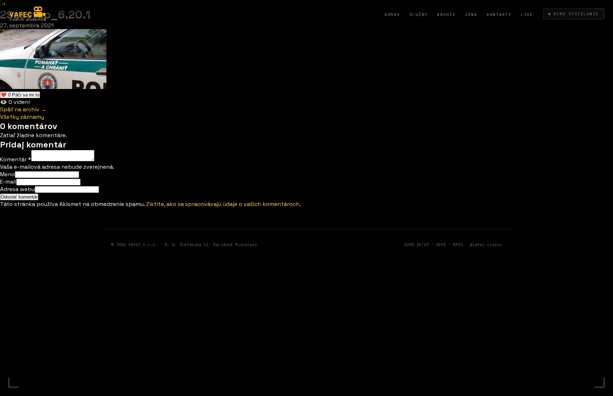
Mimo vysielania (576, 13)
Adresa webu (17, 189)
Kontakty (499, 14)
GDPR (441, 244)
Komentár (15, 159)
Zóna (471, 14)
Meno (7, 174)
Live (527, 14)
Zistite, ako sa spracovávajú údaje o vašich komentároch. (223, 204)
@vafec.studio (486, 244)
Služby (418, 14)
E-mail (8, 181)
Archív (446, 14)
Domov (392, 14)
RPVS (458, 244)
